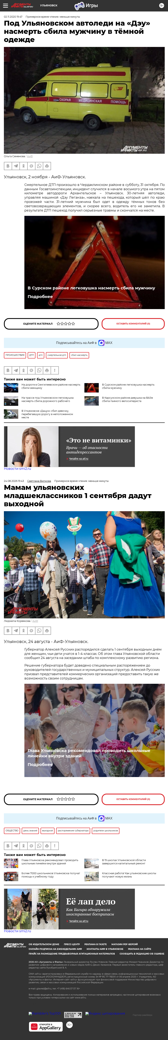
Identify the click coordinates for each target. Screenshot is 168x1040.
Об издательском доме (44, 944)
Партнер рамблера (142, 1015)
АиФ (30, 156)
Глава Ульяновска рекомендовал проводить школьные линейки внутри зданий (89, 753)
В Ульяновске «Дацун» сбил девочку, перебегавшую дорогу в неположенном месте (47, 414)
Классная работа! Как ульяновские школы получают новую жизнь (129, 875)
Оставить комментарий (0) (133, 323)
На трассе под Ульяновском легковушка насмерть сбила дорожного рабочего (48, 399)
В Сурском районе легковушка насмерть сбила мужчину (91, 288)
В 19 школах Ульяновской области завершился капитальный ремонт (124, 862)
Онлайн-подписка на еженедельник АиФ (55, 949)
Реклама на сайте (139, 949)
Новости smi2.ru (17, 469)
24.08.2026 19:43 (14, 480)
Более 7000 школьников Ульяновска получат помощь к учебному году (51, 875)
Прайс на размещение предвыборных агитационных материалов (72, 953)
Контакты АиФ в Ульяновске (105, 949)
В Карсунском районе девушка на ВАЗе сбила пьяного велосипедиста (127, 399)
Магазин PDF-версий (124, 944)
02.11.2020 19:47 (13, 16)
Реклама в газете (95, 944)
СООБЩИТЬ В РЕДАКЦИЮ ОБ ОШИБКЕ (142, 953)
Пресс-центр (72, 944)
